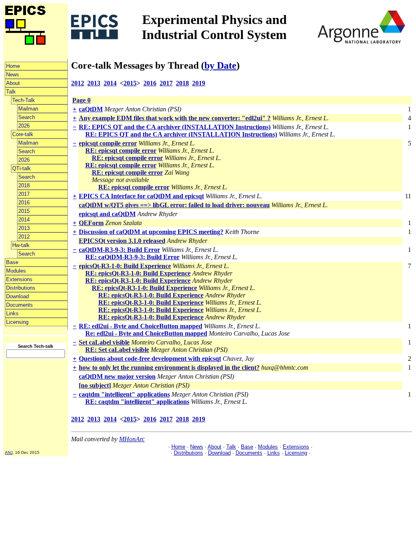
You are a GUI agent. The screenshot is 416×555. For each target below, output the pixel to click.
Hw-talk (21, 245)
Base (12, 262)
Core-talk (22, 134)
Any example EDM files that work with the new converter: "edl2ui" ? (175, 118)
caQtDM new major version (117, 376)
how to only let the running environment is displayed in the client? (169, 367)
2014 (24, 220)
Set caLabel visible (104, 342)
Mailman (28, 109)
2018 (24, 185)
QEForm (91, 222)
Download (17, 296)
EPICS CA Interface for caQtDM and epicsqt (141, 196)
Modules (16, 271)
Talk (11, 92)
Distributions (20, 288)
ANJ (9, 452)
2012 (24, 237)
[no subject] (95, 385)
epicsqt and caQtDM (107, 213)
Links (12, 313)
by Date (220, 65)
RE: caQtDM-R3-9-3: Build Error (132, 257)
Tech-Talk (23, 100)
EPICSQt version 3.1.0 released (122, 240)
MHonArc (132, 439)
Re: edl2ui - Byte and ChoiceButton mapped (146, 333)
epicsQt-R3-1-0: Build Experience (125, 265)
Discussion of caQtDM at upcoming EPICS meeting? (151, 231)
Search (26, 117)
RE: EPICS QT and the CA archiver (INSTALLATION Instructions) (175, 127)
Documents (19, 305)
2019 (198, 83)
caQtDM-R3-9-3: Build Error (119, 249)
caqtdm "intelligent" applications (124, 394)
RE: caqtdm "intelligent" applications (137, 401)
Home (13, 66)
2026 (24, 126)
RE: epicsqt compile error (120, 150)
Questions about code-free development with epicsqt (150, 358)
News (12, 75)
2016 (24, 202)
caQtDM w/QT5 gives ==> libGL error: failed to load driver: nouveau (174, 205)
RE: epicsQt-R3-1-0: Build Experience (138, 273)
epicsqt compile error (108, 143)
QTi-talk (21, 168)
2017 (24, 194)
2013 (24, 228)
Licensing (17, 322)
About (13, 83)
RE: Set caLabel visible (117, 349)
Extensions (19, 279)
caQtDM (91, 109)
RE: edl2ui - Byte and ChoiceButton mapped (140, 326)
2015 (24, 211)
